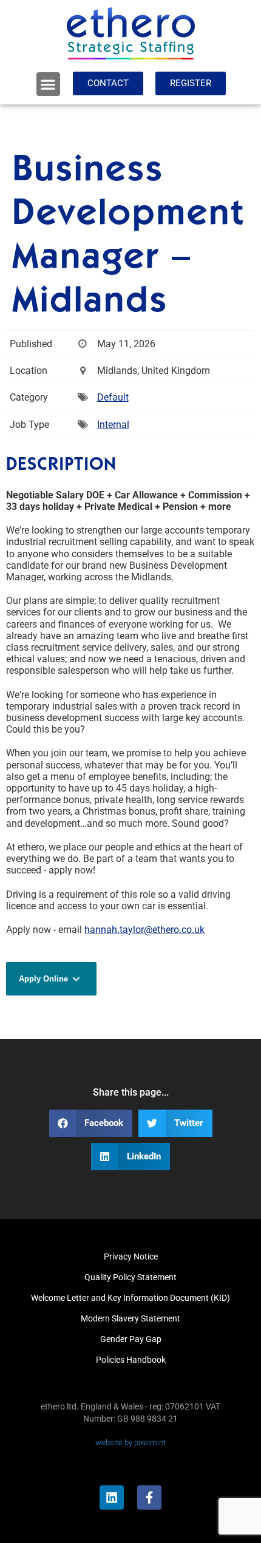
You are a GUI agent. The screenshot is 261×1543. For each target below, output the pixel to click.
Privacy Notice (131, 1256)
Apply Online (44, 978)
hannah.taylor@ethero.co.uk (144, 929)
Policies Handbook (131, 1360)
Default (113, 397)
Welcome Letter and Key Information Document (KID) (130, 1298)
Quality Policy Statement (130, 1277)
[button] (48, 84)
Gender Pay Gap (130, 1339)
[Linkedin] (112, 1497)
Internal (113, 424)
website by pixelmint (130, 1442)
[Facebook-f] (149, 1497)
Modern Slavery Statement (130, 1318)
